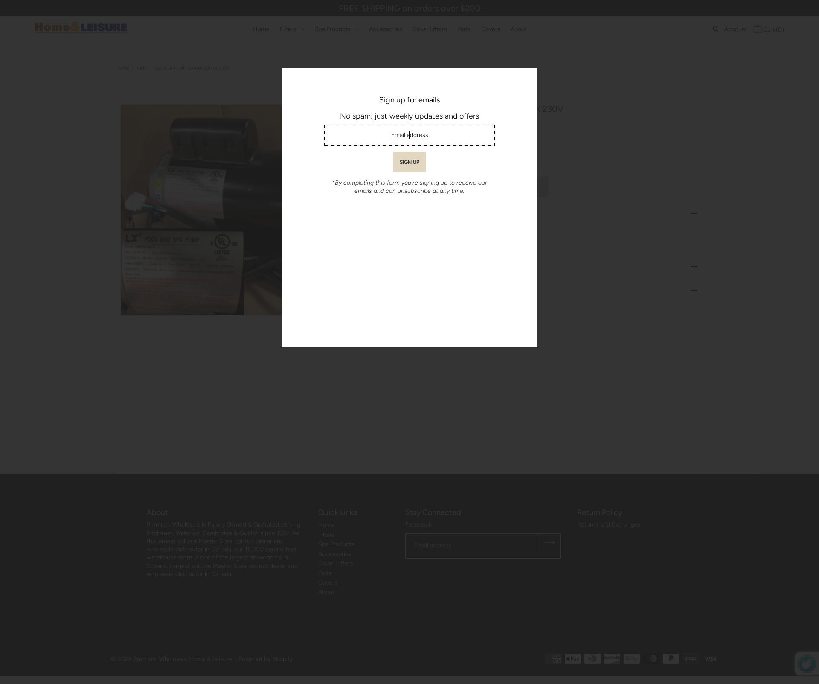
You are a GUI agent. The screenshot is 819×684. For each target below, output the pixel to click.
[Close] (528, 77)
